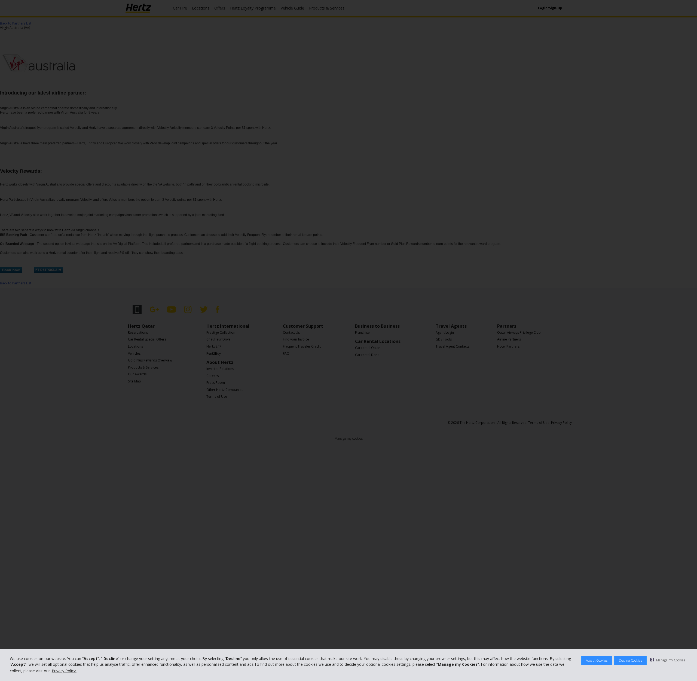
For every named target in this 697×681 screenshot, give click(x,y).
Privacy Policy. (64, 670)
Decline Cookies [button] (630, 660)
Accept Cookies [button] (596, 660)
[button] (667, 660)
